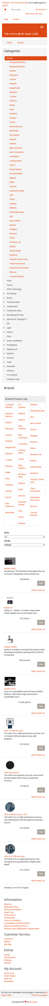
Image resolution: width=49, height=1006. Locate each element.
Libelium (13, 204)
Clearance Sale (13, 379)
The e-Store (16, 10)
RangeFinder (15, 88)
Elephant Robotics (17, 66)
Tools (9, 362)
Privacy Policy (10, 915)
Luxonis (13, 79)
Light (9, 328)
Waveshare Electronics (19, 268)
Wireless (10, 371)
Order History (10, 976)
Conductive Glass (14, 311)
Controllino (14, 156)
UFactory (13, 101)
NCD (11, 216)
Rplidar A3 (8, 608)
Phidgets (13, 229)
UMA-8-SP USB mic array (14, 856)
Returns (7, 942)
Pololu (12, 238)
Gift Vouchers (10, 957)
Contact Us (8, 939)
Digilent (13, 178)
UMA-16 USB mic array (13, 731)
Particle (13, 225)
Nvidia (12, 105)
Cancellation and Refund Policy (17, 923)
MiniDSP (13, 84)
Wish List (8, 979)
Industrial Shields (17, 191)
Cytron (12, 165)
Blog (6, 19)
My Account (9, 973)
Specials (7, 963)
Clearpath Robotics (18, 62)
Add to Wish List (38, 590)
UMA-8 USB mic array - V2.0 (15, 814)
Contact (16, 19)
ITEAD (12, 199)
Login (4, 5)
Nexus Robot (15, 221)
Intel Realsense (16, 126)
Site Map (7, 944)
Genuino (13, 186)
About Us (8, 904)
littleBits (13, 208)
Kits (8, 323)
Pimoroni (13, 234)
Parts (9, 336)
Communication (13, 302)
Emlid (12, 182)
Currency (41, 9)
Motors (10, 332)
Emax (12, 109)
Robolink (13, 92)
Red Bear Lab (15, 242)
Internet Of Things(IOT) (17, 319)
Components (12, 306)
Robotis (13, 246)
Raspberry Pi (12, 349)
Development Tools (15, 315)
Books (9, 298)
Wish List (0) (22, 3)
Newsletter (9, 981)
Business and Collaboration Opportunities (21, 928)
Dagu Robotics (16, 169)
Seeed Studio (15, 251)
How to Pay (8, 912)
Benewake (14, 131)
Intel (11, 195)
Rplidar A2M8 (9, 568)
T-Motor (13, 96)
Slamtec (13, 118)
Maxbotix (13, 114)
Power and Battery (14, 341)
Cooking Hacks (16, 161)
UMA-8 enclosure (11, 772)
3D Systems (15, 135)
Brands (21, 42)
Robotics (10, 353)
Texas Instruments (17, 263)
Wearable (11, 366)
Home (9, 42)
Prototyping (12, 345)
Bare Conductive (17, 152)
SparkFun (13, 255)
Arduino (13, 143)
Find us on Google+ (39, 995)
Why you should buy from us (16, 926)
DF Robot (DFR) (16, 173)
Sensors (10, 358)
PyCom (12, 122)
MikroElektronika (17, 212)
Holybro (13, 71)
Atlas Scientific (16, 148)
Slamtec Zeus (10, 689)
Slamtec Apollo (10, 647)
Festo (9, 281)
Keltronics (14, 75)
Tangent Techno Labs (19, 259)
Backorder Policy (11, 907)
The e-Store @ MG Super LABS (21, 33)
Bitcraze (13, 272)
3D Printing (11, 293)
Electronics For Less (34, 14)
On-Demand (12, 375)
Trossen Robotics (17, 276)
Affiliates (8, 960)
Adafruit (13, 139)
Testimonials (9, 918)
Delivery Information (12, 910)
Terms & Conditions (12, 920)
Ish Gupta (33, 1002)
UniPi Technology (14, 289)
